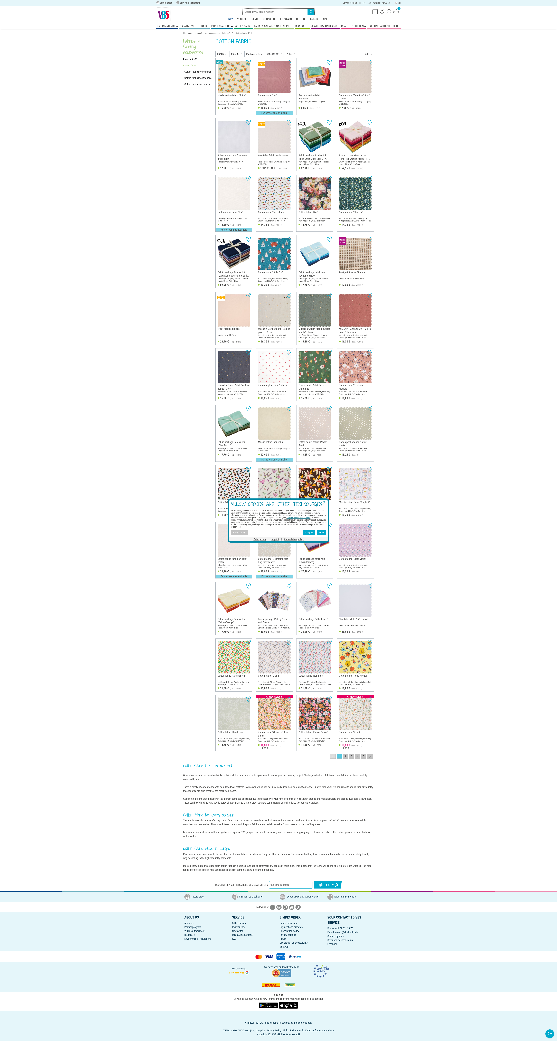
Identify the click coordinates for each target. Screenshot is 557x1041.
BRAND (220, 54)
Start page (187, 33)
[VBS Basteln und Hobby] (163, 14)
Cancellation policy (289, 930)
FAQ (234, 938)
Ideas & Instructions (293, 19)
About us (188, 923)
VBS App (284, 946)
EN (399, 3)
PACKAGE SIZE (253, 54)
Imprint (275, 539)
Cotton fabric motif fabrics (197, 77)
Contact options (335, 936)
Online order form (289, 923)
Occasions (269, 19)
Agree (321, 532)
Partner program (192, 927)
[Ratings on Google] (239, 970)
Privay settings (239, 532)
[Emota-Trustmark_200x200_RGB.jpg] (321, 970)
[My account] (389, 11)
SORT (367, 54)
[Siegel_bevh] (281, 972)
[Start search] (311, 11)
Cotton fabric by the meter (197, 71)
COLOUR (235, 54)
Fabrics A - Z (227, 33)
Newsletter (237, 930)
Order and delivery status (340, 940)
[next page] (370, 756)
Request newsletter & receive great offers (241, 884)
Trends (254, 19)
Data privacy (260, 539)
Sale (326, 19)
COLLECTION (273, 54)
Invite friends (238, 927)
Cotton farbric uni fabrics (197, 84)
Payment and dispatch (291, 927)
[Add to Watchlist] (248, 62)
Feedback (332, 943)
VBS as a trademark (194, 930)
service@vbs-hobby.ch (346, 932)
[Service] (375, 11)
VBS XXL (241, 19)
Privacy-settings (288, 934)
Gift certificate (239, 923)
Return (283, 938)
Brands (314, 19)
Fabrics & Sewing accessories (207, 33)
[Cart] (396, 11)
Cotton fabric (190, 65)
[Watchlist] (382, 11)
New (230, 19)
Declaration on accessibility (294, 942)
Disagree (309, 532)
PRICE (289, 54)
